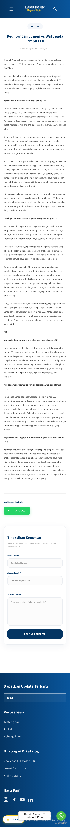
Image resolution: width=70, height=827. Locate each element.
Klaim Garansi (13, 775)
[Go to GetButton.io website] (61, 823)
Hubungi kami (12, 736)
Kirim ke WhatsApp (17, 511)
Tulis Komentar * (14, 594)
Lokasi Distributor (15, 768)
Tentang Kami (12, 722)
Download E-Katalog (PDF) (20, 761)
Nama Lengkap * (14, 555)
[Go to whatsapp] (61, 816)
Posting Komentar (35, 634)
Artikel (8, 729)
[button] (11, 9)
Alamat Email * (14, 573)
